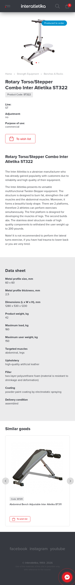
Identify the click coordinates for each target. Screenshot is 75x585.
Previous (5, 481)
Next (70, 481)
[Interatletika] (32, 6)
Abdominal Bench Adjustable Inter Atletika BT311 (36, 504)
